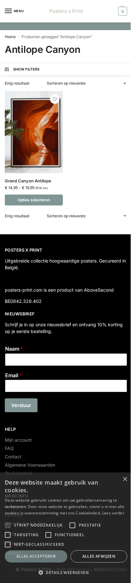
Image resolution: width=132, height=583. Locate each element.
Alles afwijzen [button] (99, 556)
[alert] (66, 527)
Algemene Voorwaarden (30, 465)
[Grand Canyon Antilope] (34, 132)
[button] (122, 11)
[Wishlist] (55, 99)
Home (10, 36)
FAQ (9, 448)
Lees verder (113, 513)
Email (13, 375)
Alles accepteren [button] (36, 556)
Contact (13, 456)
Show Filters (26, 69)
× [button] (124, 479)
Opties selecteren (34, 199)
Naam (14, 349)
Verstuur (21, 405)
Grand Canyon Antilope (28, 180)
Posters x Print (66, 11)
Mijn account (18, 440)
